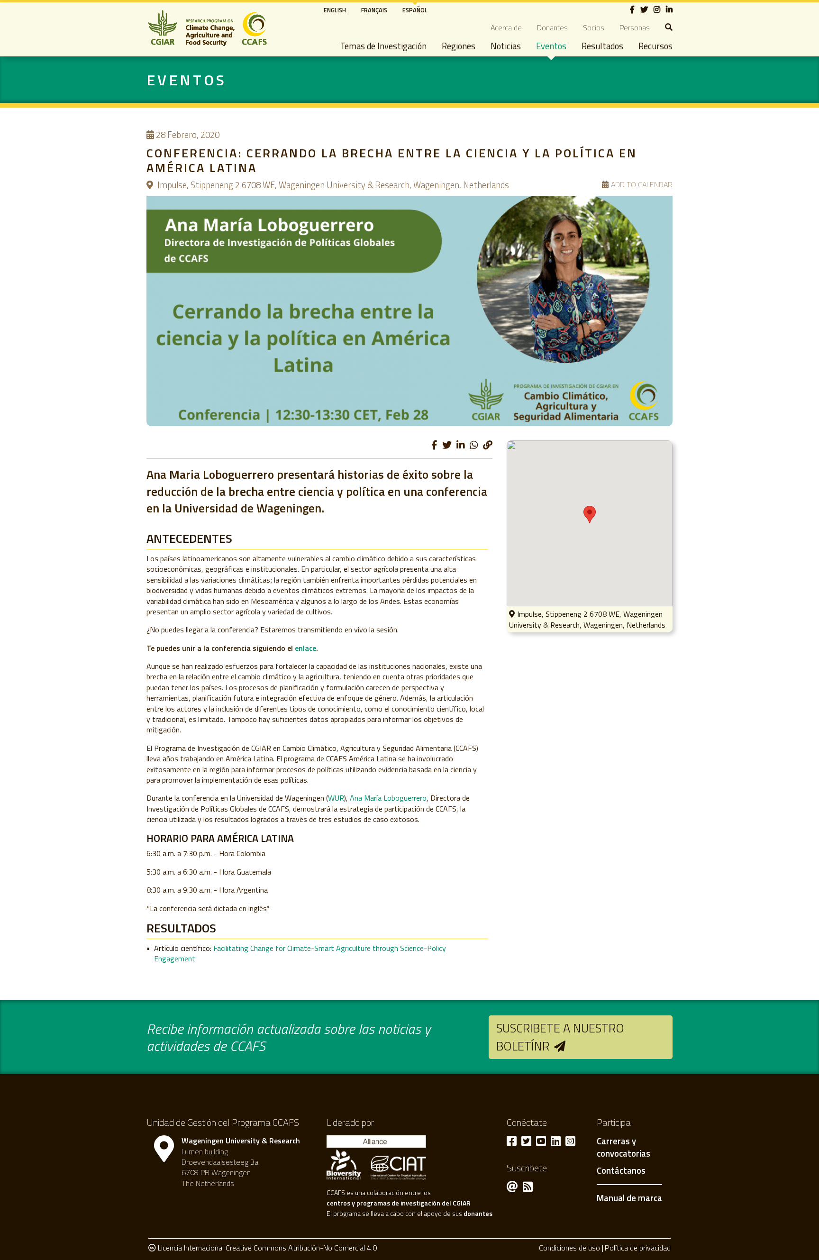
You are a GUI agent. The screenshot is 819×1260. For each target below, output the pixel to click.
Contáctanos (621, 1171)
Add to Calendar (642, 184)
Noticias (506, 46)
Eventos (551, 46)
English (335, 10)
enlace (305, 648)
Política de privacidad (638, 1247)
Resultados (602, 46)
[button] (589, 514)
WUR (336, 797)
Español (415, 10)
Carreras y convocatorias (623, 1147)
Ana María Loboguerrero (388, 797)
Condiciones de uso (569, 1247)
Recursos (655, 46)
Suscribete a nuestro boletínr (560, 1037)
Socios (593, 27)
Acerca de (506, 27)
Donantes (552, 27)
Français (374, 10)
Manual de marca (629, 1198)
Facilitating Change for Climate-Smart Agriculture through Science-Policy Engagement (300, 953)
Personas (634, 27)
